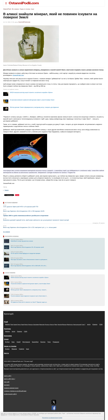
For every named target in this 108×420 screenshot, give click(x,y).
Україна (7, 324)
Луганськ (47, 324)
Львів (22, 324)
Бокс (13, 342)
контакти (6, 385)
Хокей (18, 342)
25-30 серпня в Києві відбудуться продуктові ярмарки (25, 253)
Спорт (6, 339)
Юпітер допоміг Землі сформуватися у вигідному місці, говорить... (29, 289)
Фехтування (26, 342)
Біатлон (42, 342)
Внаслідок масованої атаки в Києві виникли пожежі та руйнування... (29, 259)
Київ (12, 324)
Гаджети (21, 349)
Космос (7, 349)
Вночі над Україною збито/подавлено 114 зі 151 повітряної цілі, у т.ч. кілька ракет (30, 227)
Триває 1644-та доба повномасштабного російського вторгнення (25, 215)
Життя (6, 353)
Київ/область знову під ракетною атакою (22, 241)
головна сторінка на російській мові (15, 391)
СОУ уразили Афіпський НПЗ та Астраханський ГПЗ (20, 206)
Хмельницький (77, 324)
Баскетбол (35, 342)
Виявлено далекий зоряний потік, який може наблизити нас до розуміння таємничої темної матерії (36, 220)
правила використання (11, 388)
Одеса (19, 324)
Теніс (49, 342)
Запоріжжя (36, 324)
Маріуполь (70, 324)
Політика (7, 329)
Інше (32, 9)
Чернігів (60, 324)
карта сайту (7, 376)
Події (6, 322)
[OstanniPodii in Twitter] (54, 402)
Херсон (52, 324)
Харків (15, 324)
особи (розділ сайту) (10, 394)
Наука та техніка (25, 9)
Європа (94, 324)
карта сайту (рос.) (9, 379)
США (101, 324)
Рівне (55, 324)
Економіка (8, 336)
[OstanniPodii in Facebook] (54, 408)
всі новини (6, 232)
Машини (14, 349)
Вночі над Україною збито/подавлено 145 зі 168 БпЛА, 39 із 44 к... (29, 265)
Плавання (56, 342)
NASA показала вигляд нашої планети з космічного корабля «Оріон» (31, 92)
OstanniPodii (7, 9)
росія (88, 324)
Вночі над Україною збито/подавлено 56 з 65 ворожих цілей (27, 247)
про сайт (6, 382)
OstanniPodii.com (18, 75)
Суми (83, 324)
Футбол (7, 342)
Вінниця (64, 324)
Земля (6, 190)
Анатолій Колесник (24, 22)
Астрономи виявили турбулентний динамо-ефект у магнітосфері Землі (32, 100)
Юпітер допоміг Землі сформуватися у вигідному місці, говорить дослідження (34, 107)
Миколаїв (41, 324)
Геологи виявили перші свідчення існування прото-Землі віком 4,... (29, 296)
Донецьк (30, 324)
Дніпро (26, 324)
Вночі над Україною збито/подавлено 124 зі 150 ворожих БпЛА (23, 211)
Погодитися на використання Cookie (52, 417)
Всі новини (15, 9)
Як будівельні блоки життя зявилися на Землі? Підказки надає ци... (29, 302)
